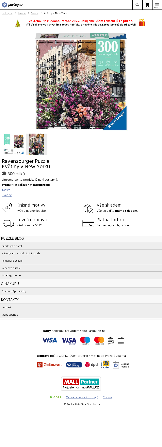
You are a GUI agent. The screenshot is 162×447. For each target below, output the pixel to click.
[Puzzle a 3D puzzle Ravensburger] (12, 5)
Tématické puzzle (12, 260)
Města (34, 13)
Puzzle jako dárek (12, 246)
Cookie (107, 397)
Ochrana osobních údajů (82, 397)
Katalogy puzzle (11, 275)
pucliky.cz (6, 13)
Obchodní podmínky (14, 291)
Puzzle (22, 13)
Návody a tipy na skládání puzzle (21, 253)
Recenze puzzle (11, 268)
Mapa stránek (10, 314)
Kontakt (6, 307)
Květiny (7, 195)
